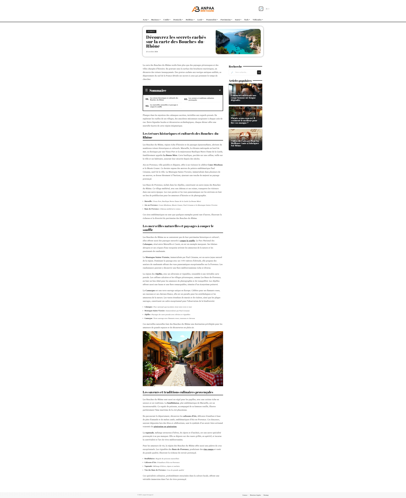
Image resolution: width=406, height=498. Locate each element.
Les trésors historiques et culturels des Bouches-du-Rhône (164, 99)
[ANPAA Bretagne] (203, 8)
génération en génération (165, 426)
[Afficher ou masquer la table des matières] (193, 90)
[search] (261, 9)
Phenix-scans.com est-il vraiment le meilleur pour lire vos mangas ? (244, 120)
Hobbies (151, 31)
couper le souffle (187, 240)
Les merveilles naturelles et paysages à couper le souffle (164, 106)
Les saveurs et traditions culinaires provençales (201, 99)
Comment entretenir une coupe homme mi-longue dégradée (243, 97)
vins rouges (208, 449)
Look (233, 92)
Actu (233, 138)
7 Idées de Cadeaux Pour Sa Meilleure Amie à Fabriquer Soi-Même (245, 143)
